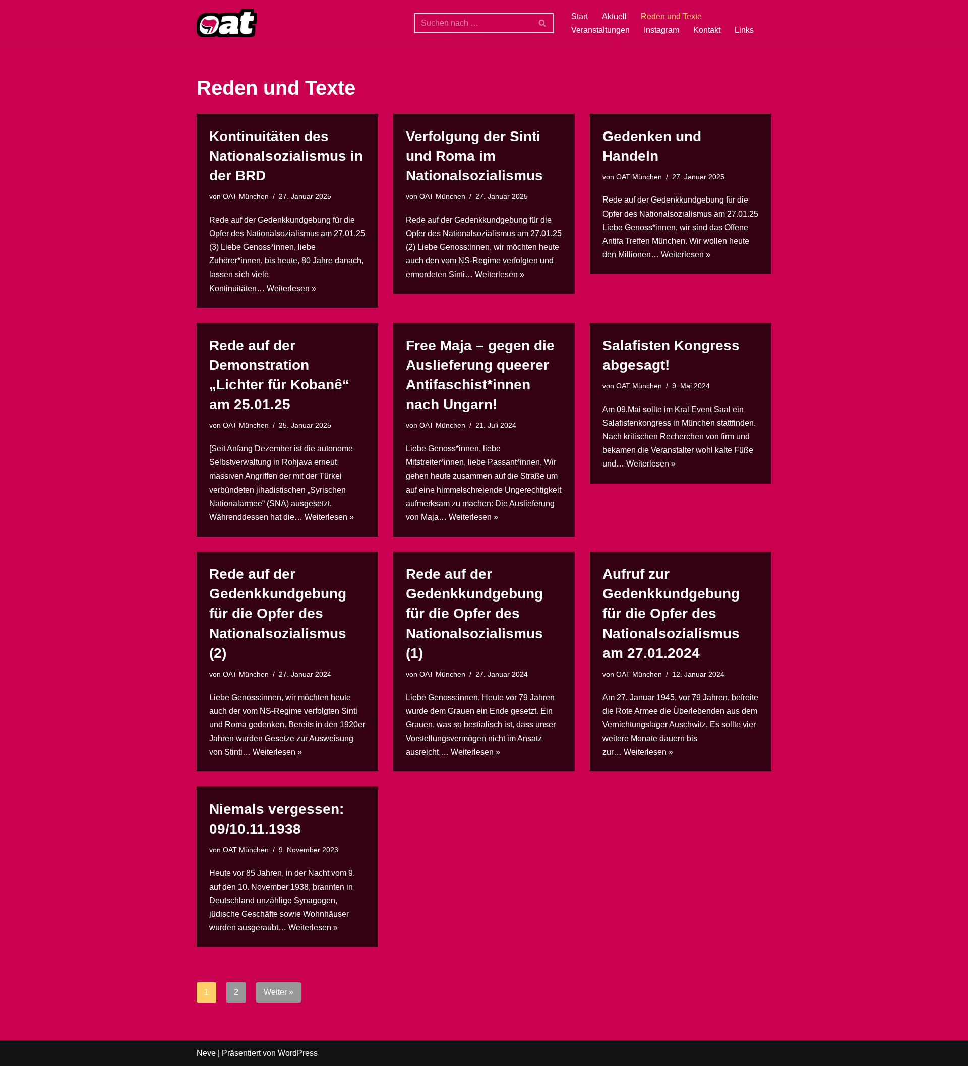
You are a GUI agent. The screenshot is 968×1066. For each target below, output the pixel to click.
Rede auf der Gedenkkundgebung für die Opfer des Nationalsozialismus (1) (474, 613)
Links (744, 30)
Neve (206, 1053)
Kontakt (706, 30)
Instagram (661, 30)
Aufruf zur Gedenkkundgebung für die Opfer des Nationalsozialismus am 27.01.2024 (671, 613)
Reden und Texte (671, 16)
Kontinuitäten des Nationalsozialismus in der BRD (286, 155)
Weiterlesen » (291, 288)
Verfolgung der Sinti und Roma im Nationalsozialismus (474, 155)
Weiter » (278, 992)
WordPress (298, 1053)
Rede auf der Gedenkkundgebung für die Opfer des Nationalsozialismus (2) (277, 613)
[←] (227, 23)
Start (579, 16)
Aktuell (614, 16)
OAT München (246, 196)
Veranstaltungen (600, 30)
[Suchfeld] (542, 23)
